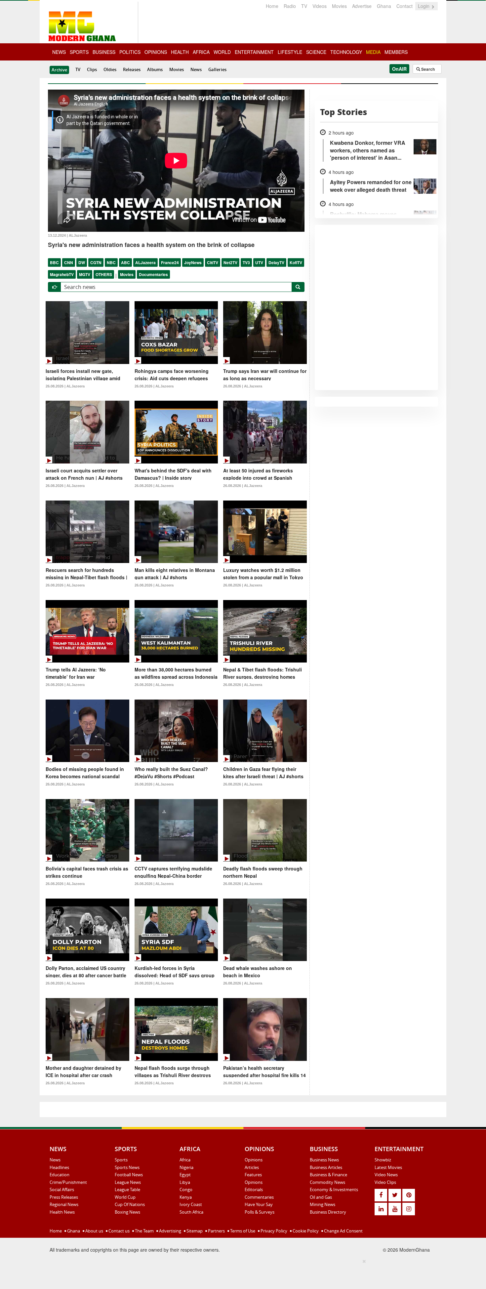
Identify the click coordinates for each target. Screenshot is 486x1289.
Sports (121, 1160)
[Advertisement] (240, 1273)
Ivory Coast (191, 1204)
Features (253, 1175)
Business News (324, 1160)
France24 (170, 262)
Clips (92, 69)
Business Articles (326, 1167)
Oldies (109, 69)
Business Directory (328, 1212)
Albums (155, 69)
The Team (144, 1231)
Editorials (254, 1189)
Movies (339, 6)
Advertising (169, 1231)
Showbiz (383, 1160)
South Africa (191, 1212)
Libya (185, 1182)
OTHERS (104, 274)
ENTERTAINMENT (254, 52)
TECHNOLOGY (346, 52)
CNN (68, 262)
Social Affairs (62, 1189)
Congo (186, 1189)
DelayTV (276, 262)
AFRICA (201, 52)
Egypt (185, 1175)
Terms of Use (242, 1231)
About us (93, 1231)
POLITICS (130, 52)
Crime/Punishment (68, 1182)
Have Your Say (259, 1204)
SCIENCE (316, 52)
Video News (386, 1175)
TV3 (246, 262)
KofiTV (296, 262)
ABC (125, 262)
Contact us (118, 1231)
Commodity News (327, 1182)
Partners (216, 1231)
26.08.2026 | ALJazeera (65, 386)
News (196, 69)
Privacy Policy (273, 1231)
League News (128, 1182)
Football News (129, 1175)
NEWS (59, 52)
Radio (290, 6)
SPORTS (79, 52)
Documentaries (153, 274)
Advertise (362, 6)
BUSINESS (104, 52)
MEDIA (373, 52)
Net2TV (230, 262)
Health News (62, 1212)
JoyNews (193, 262)
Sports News (127, 1167)
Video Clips (385, 1182)
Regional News (64, 1204)
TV (304, 6)
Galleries (217, 69)
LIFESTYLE (290, 52)
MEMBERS (396, 52)
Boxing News (127, 1212)
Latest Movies (388, 1167)
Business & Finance (328, 1175)
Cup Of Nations (130, 1204)
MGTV (84, 274)
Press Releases (64, 1197)
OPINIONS (155, 52)
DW (81, 262)
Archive (59, 70)
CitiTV (212, 262)
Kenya (186, 1197)
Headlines (59, 1167)
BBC (54, 262)
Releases (132, 69)
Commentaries (259, 1197)
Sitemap (194, 1231)
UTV (259, 262)
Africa (185, 1160)
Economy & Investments (334, 1189)
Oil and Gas (321, 1197)
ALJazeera (145, 262)
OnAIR (399, 68)
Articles (252, 1167)
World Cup (125, 1197)
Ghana (384, 6)
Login (424, 6)
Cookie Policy (305, 1231)
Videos (319, 6)
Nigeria (186, 1167)
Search (427, 69)
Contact (404, 6)
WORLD (222, 52)
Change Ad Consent (343, 1231)
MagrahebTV (62, 274)
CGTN (95, 262)
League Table (127, 1189)
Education (59, 1175)
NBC (111, 262)
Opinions (254, 1160)
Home (272, 6)
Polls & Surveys (259, 1212)
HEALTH (180, 52)
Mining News (322, 1204)
